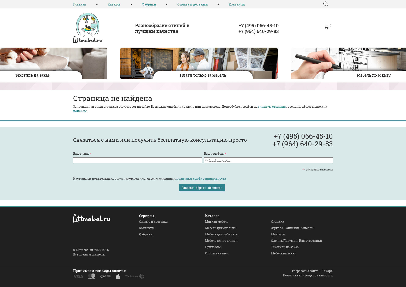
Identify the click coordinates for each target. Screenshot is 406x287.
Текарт (327, 271)
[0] (327, 29)
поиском (80, 111)
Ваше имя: (82, 153)
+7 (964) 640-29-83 (259, 31)
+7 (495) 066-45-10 (259, 25)
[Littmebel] (87, 28)
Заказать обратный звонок (202, 188)
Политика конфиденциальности (308, 275)
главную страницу (272, 106)
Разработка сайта (305, 271)
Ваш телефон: (215, 153)
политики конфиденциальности (201, 178)
